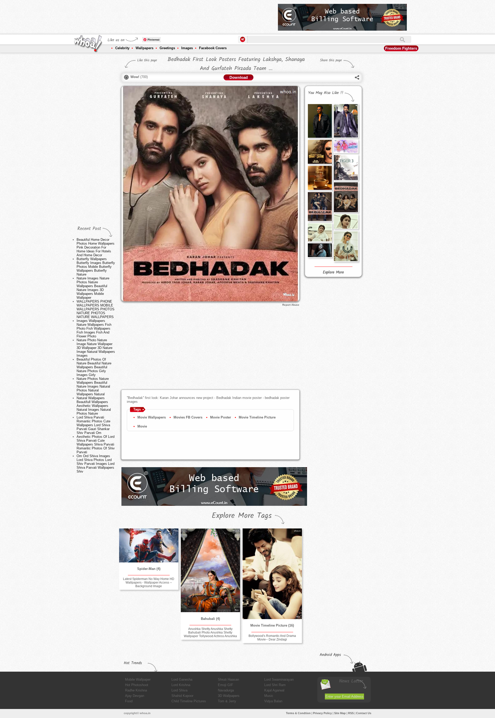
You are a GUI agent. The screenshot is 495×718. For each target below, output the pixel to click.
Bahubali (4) (210, 619)
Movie (142, 426)
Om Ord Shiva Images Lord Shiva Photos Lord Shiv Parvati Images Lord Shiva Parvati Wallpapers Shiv (95, 463)
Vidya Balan (273, 701)
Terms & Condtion (298, 713)
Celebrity (122, 48)
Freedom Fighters (401, 48)
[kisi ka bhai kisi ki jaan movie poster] (320, 152)
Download (238, 77)
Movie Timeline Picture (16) (272, 625)
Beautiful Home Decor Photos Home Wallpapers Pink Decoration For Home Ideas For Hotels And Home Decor (95, 247)
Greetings (167, 48)
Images (187, 48)
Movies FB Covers (188, 417)
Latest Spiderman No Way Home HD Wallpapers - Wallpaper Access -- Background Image (148, 582)
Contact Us (363, 713)
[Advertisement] (180, 15)
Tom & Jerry (227, 701)
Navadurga (226, 690)
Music (268, 696)
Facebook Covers (213, 48)
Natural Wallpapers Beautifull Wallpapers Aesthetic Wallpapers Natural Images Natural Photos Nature (94, 405)
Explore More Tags (242, 516)
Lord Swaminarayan (279, 679)
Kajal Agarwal (274, 690)
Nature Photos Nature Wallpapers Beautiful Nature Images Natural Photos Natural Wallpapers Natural (93, 386)
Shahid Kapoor (182, 696)
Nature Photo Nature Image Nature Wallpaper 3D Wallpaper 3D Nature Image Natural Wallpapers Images (96, 347)
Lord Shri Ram (275, 685)
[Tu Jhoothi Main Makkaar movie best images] (346, 146)
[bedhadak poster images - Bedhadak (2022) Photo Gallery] (346, 197)
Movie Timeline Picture (257, 417)
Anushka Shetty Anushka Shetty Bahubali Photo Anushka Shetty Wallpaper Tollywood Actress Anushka (210, 632)
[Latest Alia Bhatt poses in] (320, 250)
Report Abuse (290, 304)
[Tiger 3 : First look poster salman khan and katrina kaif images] (346, 167)
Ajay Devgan (134, 696)
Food (129, 701)
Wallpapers (144, 48)
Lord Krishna (180, 685)
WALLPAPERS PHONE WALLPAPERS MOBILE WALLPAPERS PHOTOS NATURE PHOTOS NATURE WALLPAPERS (95, 309)
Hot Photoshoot (136, 685)
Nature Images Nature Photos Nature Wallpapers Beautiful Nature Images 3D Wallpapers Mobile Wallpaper (93, 288)
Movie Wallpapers (151, 417)
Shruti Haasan (228, 679)
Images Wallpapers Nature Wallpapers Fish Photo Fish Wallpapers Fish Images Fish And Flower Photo (94, 328)
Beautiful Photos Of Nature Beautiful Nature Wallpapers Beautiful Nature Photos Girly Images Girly (94, 367)
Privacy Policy (322, 713)
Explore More (333, 272)
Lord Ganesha (181, 679)
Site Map (340, 713)
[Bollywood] (272, 573)
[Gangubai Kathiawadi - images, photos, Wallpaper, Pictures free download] (320, 232)
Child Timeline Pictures (188, 701)
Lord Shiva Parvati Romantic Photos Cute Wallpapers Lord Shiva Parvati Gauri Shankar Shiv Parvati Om (93, 425)
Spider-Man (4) (148, 569)
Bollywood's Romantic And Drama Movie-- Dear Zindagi (272, 637)
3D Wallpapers (229, 696)
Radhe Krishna (136, 690)
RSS (351, 713)
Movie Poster (220, 417)
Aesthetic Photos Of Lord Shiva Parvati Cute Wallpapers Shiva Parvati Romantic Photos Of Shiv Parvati (96, 444)
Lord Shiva (179, 690)
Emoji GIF (225, 685)
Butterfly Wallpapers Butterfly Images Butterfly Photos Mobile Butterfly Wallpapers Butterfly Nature (96, 266)
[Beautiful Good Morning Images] (320, 178)
